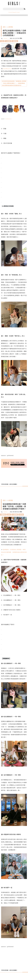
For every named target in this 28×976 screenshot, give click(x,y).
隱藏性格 (15, 41)
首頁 (4, 27)
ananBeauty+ (7, 68)
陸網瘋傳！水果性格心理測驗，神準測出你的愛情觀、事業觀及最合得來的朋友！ (14, 552)
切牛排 (21, 514)
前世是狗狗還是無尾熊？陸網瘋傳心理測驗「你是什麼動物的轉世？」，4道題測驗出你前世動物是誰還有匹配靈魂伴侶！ (14, 83)
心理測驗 (10, 27)
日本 (3, 41)
